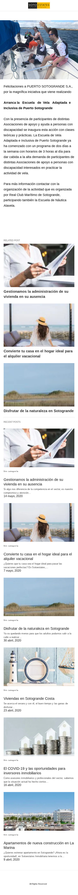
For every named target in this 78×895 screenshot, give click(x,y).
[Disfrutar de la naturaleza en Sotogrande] (39, 384)
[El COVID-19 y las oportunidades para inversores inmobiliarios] (39, 736)
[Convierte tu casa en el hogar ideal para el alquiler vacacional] (39, 325)
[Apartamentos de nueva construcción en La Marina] (39, 811)
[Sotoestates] (39, 5)
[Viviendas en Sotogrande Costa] (39, 666)
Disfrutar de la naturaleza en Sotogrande (39, 411)
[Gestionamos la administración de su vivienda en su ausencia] (39, 265)
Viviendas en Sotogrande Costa (29, 698)
